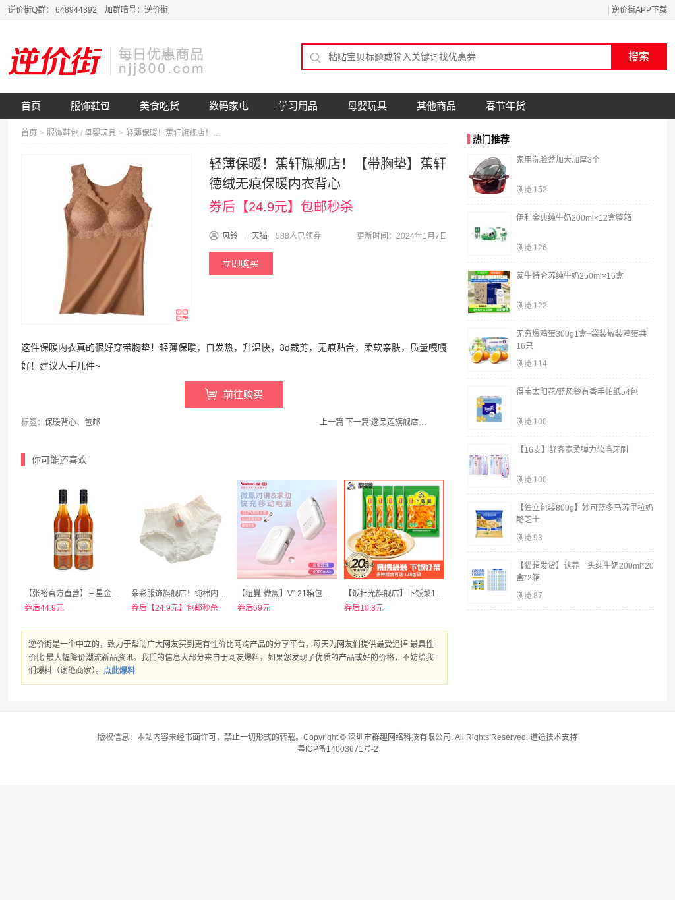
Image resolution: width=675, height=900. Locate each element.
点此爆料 (119, 670)
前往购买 (243, 394)
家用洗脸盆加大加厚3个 (558, 160)
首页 (31, 105)
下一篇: (387, 422)
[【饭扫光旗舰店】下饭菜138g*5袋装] (394, 530)
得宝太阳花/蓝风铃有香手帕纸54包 (577, 392)
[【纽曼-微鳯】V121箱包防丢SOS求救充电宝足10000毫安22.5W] (287, 530)
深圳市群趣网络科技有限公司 (399, 737)
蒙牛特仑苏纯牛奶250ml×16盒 (570, 276)
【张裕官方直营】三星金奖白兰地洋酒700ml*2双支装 (118, 593)
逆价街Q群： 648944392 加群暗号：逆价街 (88, 9)
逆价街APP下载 (639, 9)
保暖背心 (60, 422)
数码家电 (229, 105)
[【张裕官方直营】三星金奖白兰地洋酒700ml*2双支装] (74, 530)
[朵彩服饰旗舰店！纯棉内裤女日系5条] (181, 530)
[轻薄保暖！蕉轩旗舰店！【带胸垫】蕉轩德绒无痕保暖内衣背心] (106, 239)
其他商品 (436, 105)
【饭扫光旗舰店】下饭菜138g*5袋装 (408, 593)
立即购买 (240, 263)
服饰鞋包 (90, 105)
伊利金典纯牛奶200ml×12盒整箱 (573, 218)
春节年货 (505, 105)
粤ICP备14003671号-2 (337, 749)
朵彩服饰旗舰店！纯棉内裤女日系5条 (196, 593)
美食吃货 (159, 105)
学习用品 (298, 105)
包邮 (92, 422)
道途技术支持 (553, 737)
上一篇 (331, 422)
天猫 (260, 235)
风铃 (230, 235)
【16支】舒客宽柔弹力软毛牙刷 (572, 450)
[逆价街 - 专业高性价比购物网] (107, 61)
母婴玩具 (367, 105)
